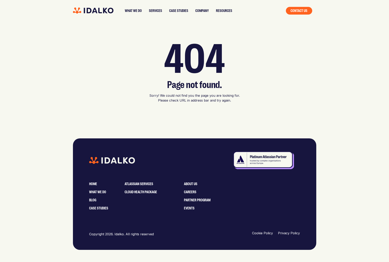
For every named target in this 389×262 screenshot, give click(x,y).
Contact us (299, 11)
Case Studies (178, 11)
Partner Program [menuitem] (197, 200)
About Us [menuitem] (190, 184)
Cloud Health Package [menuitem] (141, 192)
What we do (133, 11)
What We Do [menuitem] (97, 192)
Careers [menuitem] (190, 192)
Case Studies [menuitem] (98, 208)
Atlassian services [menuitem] (139, 184)
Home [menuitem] (93, 184)
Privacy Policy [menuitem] (289, 233)
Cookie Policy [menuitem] (262, 233)
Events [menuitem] (189, 208)
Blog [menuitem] (92, 200)
